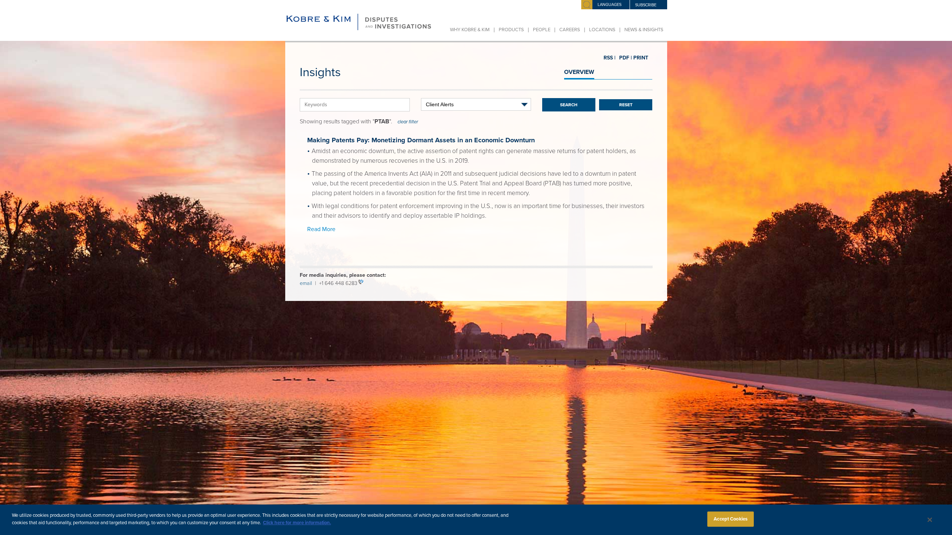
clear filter (408, 122)
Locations (602, 30)
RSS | (609, 58)
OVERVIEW (579, 72)
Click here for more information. (297, 522)
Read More (321, 229)
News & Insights (643, 30)
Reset (626, 104)
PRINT (637, 58)
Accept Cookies (730, 519)
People (541, 30)
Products (511, 30)
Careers (569, 30)
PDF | (622, 58)
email (307, 283)
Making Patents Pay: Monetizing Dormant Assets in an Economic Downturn (421, 140)
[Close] (930, 519)
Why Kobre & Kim (470, 30)
